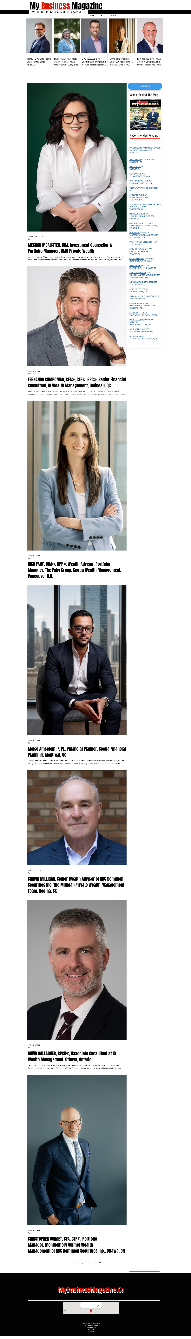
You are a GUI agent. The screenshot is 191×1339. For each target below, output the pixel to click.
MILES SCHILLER (136, 296)
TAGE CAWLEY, (135, 160)
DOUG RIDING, (135, 336)
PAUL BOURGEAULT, (137, 174)
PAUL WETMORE (135, 204)
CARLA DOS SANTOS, (137, 223)
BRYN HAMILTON (136, 282)
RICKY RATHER (135, 289)
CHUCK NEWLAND (136, 259)
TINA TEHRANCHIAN (137, 273)
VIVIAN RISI (133, 313)
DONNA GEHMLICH (137, 329)
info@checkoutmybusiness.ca (72, 1335)
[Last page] (100, 1263)
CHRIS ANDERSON (136, 303)
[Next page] (94, 1263)
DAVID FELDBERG (136, 320)
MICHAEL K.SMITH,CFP (138, 214)
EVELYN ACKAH (135, 242)
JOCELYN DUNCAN (137, 195)
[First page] (53, 1263)
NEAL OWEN (134, 233)
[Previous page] (59, 1263)
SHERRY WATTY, (135, 188)
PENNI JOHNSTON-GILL (138, 249)
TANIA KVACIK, (135, 167)
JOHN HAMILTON (136, 181)
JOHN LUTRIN (135, 266)
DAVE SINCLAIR (135, 148)
